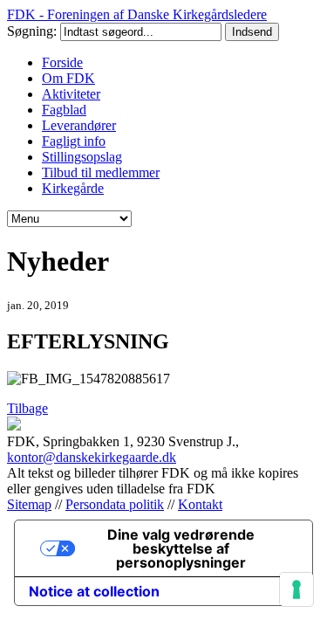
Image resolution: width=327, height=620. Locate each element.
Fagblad (64, 109)
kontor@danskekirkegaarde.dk (91, 457)
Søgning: (33, 31)
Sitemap (29, 504)
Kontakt (200, 504)
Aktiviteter (71, 93)
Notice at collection (94, 591)
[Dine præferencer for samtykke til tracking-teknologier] (296, 589)
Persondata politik (114, 504)
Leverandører (79, 125)
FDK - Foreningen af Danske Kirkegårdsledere (137, 14)
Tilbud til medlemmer (101, 172)
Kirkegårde (73, 188)
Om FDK (68, 78)
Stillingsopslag (82, 156)
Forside (62, 62)
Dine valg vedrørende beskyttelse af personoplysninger (181, 548)
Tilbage (27, 408)
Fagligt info (74, 141)
